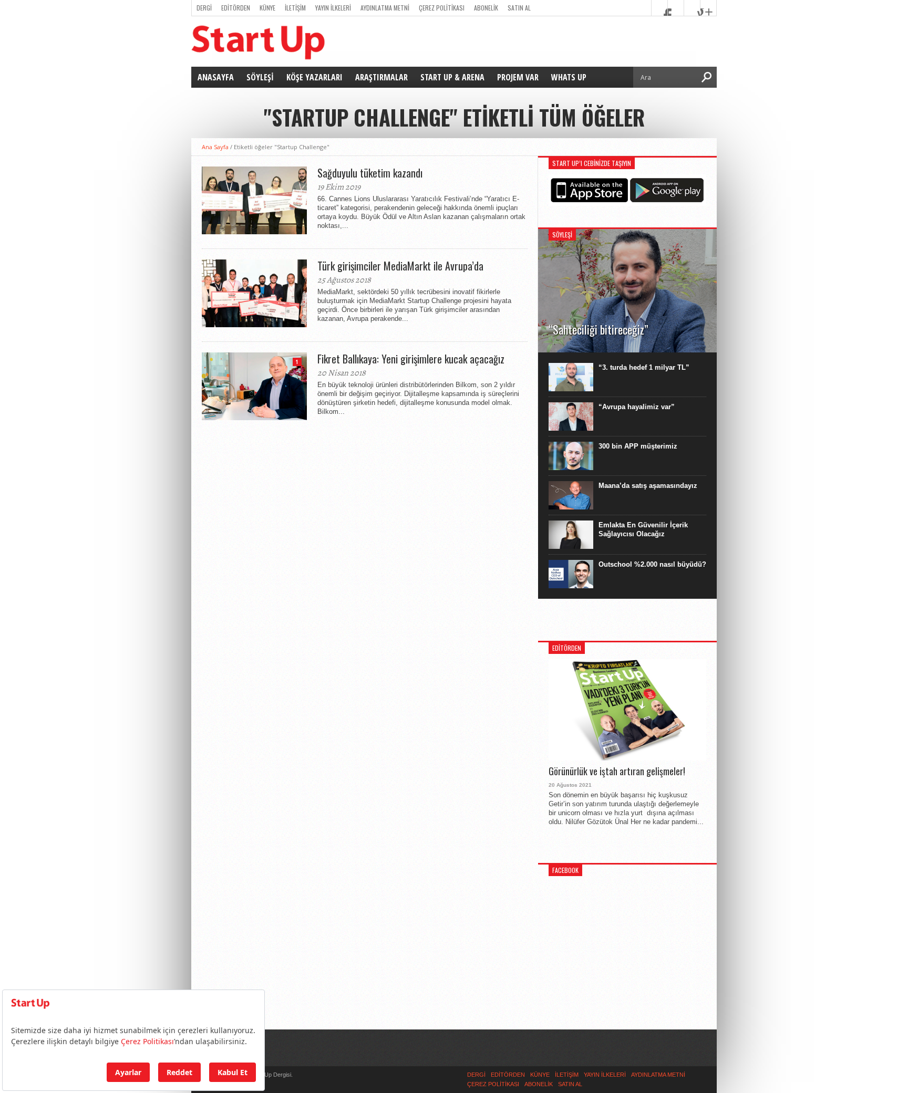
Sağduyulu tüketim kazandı (369, 172)
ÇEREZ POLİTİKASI (442, 7)
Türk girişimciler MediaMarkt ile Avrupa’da (400, 265)
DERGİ (204, 7)
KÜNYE (267, 7)
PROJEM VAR (518, 77)
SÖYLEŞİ (260, 77)
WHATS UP (568, 77)
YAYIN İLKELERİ (333, 7)
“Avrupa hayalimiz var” (637, 407)
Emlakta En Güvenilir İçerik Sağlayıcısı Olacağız (643, 529)
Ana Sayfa (215, 147)
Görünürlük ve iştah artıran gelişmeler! (617, 771)
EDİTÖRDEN (235, 7)
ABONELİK (486, 7)
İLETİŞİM (295, 7)
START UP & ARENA (452, 77)
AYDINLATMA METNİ (384, 7)
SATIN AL (519, 7)
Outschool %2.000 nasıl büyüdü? (652, 564)
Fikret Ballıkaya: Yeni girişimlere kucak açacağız (410, 358)
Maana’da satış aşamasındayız (648, 486)
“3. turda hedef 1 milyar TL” (644, 367)
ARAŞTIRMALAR (381, 77)
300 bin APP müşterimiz (638, 446)
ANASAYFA (216, 77)
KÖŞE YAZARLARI (314, 77)
